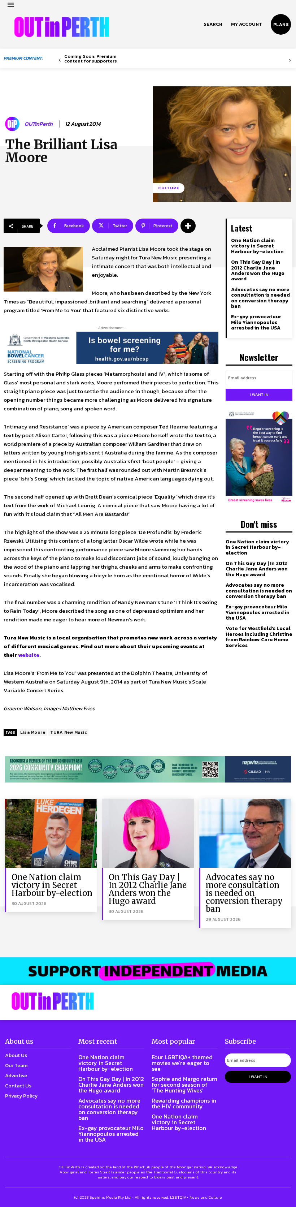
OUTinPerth (39, 124)
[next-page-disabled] (289, 60)
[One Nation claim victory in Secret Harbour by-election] (51, 833)
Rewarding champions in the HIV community (184, 1103)
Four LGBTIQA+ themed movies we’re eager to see (182, 1063)
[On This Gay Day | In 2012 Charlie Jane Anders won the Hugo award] (148, 833)
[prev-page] (59, 60)
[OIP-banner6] (148, 971)
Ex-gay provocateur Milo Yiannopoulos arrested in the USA (256, 322)
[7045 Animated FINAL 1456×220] (111, 348)
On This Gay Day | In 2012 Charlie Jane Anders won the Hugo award (257, 270)
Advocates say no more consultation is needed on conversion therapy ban (260, 298)
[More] (188, 226)
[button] (213, 24)
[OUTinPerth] (13, 124)
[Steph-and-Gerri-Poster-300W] (259, 457)
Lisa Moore (32, 732)
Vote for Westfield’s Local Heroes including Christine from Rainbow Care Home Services (259, 637)
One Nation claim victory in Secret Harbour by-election (257, 246)
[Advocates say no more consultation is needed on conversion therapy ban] (245, 833)
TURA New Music (68, 732)
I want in (259, 394)
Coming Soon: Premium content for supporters (90, 58)
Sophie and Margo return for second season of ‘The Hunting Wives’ (184, 1084)
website (28, 655)
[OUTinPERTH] (61, 27)
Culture (168, 188)
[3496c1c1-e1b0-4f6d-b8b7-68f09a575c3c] (148, 769)
